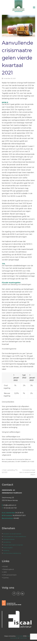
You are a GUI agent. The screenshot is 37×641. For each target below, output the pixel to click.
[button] (34, 7)
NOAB (5, 566)
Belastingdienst (8, 569)
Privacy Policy (23, 638)
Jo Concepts (19, 636)
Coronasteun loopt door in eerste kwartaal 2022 (27, 472)
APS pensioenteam (10, 575)
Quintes (6, 578)
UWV (5, 572)
